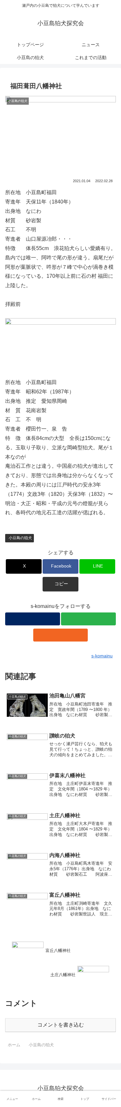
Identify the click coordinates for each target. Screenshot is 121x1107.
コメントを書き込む (60, 1025)
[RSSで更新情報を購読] (60, 635)
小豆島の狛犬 (20, 538)
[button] (60, 584)
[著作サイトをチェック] (32, 618)
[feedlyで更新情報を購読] (88, 618)
